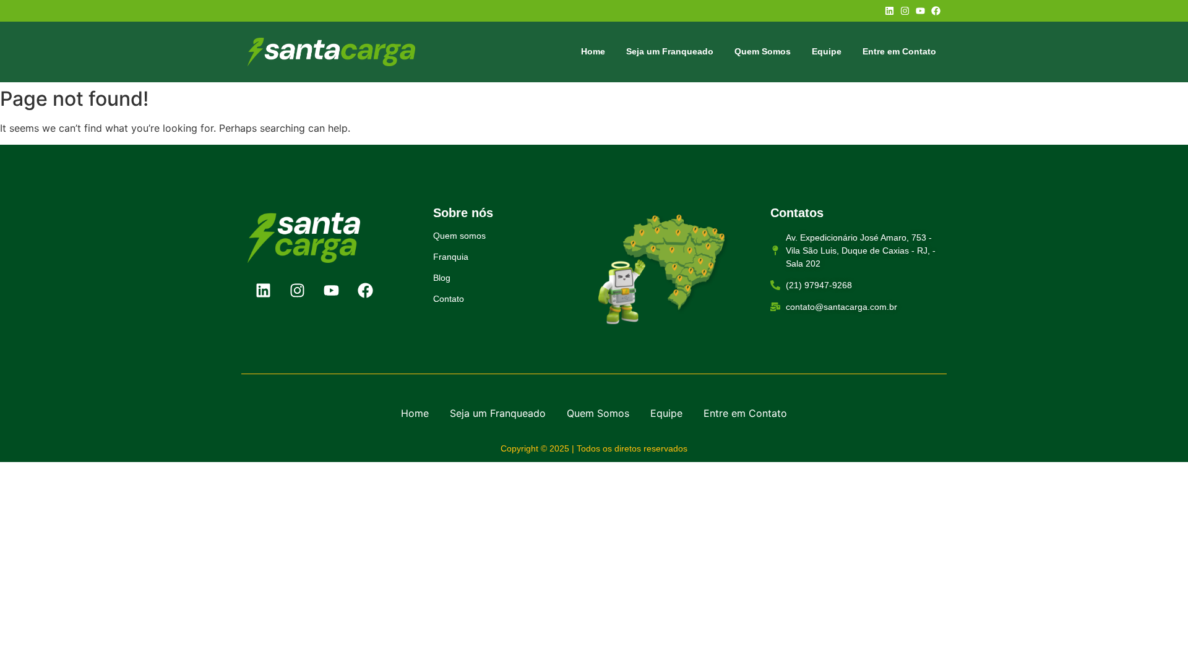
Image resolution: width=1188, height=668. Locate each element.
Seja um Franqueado (669, 51)
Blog (441, 278)
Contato (448, 299)
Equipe (827, 51)
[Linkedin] (889, 10)
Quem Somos (762, 51)
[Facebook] (935, 10)
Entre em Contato (899, 51)
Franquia (450, 257)
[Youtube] (920, 10)
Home (593, 51)
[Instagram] (905, 10)
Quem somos (459, 236)
